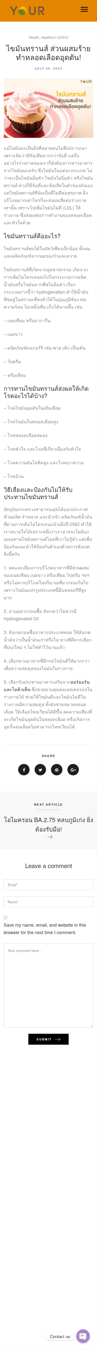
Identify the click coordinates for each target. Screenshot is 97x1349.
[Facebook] (24, 769)
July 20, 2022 (48, 68)
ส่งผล (65, 388)
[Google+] (73, 769)
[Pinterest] (56, 769)
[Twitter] (40, 769)
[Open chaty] (83, 1336)
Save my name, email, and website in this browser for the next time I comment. (45, 928)
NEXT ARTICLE (48, 804)
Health (34, 37)
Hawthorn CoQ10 (54, 37)
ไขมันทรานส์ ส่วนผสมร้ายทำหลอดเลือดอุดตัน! (48, 52)
